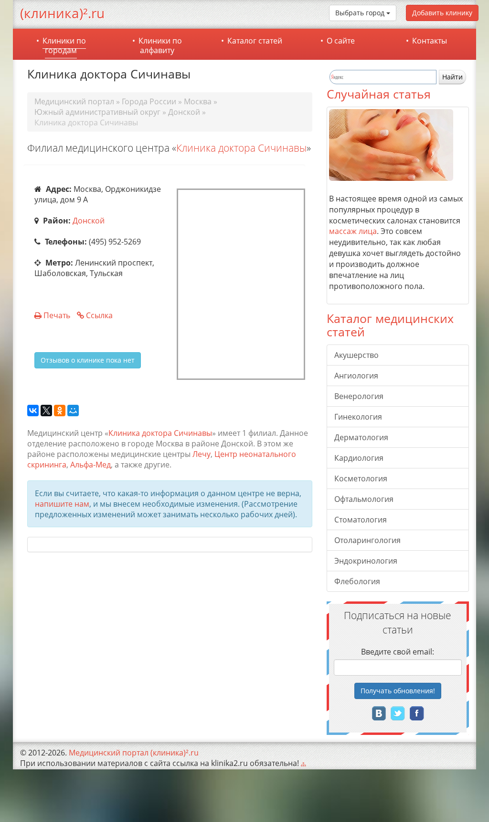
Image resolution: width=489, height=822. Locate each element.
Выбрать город (360, 12)
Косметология (360, 478)
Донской (89, 220)
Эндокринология (365, 560)
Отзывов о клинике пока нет (88, 360)
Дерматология (361, 437)
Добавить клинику (442, 12)
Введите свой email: (397, 651)
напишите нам (62, 504)
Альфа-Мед (90, 464)
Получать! (398, 690)
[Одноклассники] (59, 411)
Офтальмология (363, 499)
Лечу (201, 454)
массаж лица (353, 231)
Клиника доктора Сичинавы (241, 148)
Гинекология (358, 416)
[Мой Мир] (73, 411)
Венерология (358, 396)
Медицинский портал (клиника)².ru (134, 752)
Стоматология (360, 519)
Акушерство (356, 355)
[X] (46, 411)
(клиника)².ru (62, 13)
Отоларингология (367, 540)
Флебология (357, 581)
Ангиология (356, 375)
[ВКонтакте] (33, 411)
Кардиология (358, 458)
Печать (56, 315)
